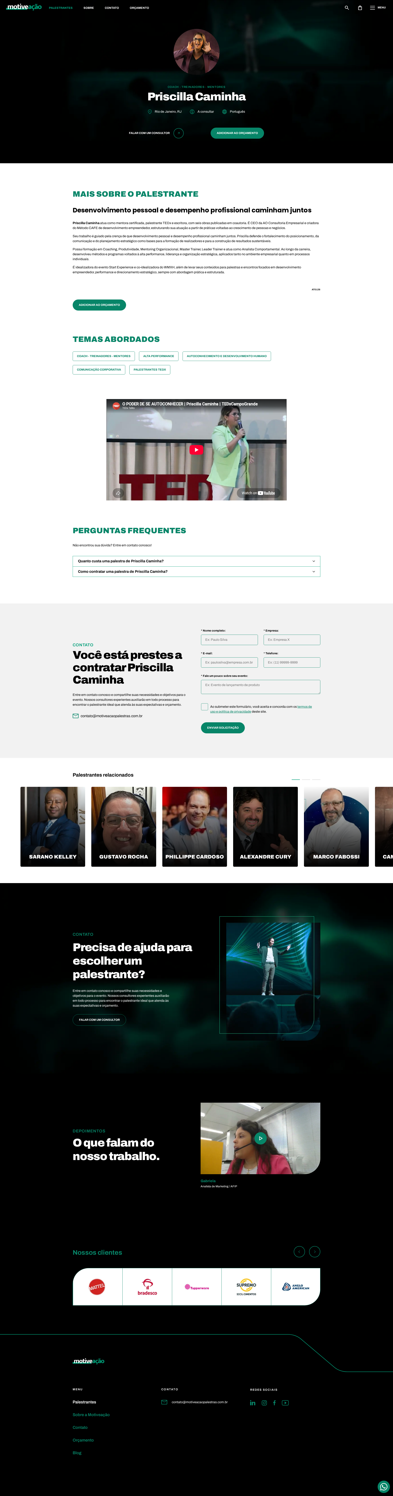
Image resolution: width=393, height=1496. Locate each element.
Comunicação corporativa (99, 369)
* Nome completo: (213, 630)
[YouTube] (285, 1402)
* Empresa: (271, 630)
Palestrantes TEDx (150, 369)
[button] (296, 779)
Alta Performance (158, 356)
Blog (77, 1453)
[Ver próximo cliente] (314, 1252)
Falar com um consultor (99, 1019)
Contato (112, 7)
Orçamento (139, 7)
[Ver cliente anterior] (299, 1252)
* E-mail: (207, 653)
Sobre (89, 7)
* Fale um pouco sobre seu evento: (224, 676)
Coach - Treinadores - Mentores (104, 356)
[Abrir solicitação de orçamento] (360, 8)
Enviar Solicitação (223, 727)
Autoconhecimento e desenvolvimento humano (227, 356)
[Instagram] (264, 1402)
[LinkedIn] (252, 1402)
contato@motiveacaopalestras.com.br (200, 1402)
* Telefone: (271, 653)
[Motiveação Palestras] (24, 8)
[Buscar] (347, 8)
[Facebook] (274, 1402)
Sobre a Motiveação (91, 1414)
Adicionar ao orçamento (237, 133)
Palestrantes (61, 7)
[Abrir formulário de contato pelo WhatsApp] (384, 1487)
